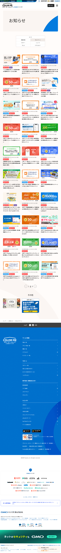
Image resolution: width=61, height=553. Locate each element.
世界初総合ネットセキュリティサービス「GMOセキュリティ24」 (10, 518)
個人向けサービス (4, 550)
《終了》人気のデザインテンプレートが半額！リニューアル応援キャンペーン (11, 94)
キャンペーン (38, 40)
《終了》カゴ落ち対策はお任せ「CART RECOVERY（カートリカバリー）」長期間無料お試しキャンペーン (49, 117)
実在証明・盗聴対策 (4, 519)
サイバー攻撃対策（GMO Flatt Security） (35, 519)
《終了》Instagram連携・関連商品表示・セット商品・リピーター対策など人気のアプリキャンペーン (30, 94)
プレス (23, 45)
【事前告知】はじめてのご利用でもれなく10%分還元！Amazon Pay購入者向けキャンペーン (30, 71)
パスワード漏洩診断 (25, 518)
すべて (30, 37)
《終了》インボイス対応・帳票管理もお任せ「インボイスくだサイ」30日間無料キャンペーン (30, 140)
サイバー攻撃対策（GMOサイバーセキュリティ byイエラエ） (18, 519)
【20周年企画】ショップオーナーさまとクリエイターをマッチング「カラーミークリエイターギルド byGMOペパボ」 (11, 209)
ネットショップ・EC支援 (14, 549)
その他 (9, 550)
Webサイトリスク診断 (33, 518)
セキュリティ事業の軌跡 (53, 519)
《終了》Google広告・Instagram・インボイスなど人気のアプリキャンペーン (11, 277)
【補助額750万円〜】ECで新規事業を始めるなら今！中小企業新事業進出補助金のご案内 (11, 163)
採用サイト (35, 497)
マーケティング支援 (36, 549)
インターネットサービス (5, 549)
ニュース (38, 42)
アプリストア (37, 45)
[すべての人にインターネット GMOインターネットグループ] (50, 1)
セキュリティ (29, 549)
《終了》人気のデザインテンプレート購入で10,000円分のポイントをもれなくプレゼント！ (30, 255)
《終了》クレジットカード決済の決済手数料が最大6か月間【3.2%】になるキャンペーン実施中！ (49, 163)
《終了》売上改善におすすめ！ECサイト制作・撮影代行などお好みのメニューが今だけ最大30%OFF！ (30, 277)
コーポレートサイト (27, 497)
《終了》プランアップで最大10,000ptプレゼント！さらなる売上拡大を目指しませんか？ (49, 209)
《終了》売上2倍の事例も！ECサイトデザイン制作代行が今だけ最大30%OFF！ (30, 232)
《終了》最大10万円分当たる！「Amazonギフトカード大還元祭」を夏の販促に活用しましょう (30, 117)
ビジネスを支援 (22, 549)
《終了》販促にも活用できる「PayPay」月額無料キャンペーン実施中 (30, 163)
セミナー (23, 42)
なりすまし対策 (45, 519)
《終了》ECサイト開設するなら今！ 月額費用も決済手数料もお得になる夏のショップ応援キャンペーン (49, 71)
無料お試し (50, 5)
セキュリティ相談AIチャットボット (43, 518)
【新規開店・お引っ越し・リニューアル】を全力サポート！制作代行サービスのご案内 (49, 94)
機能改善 (23, 40)
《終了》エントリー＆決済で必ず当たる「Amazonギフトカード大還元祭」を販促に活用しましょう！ (11, 186)
